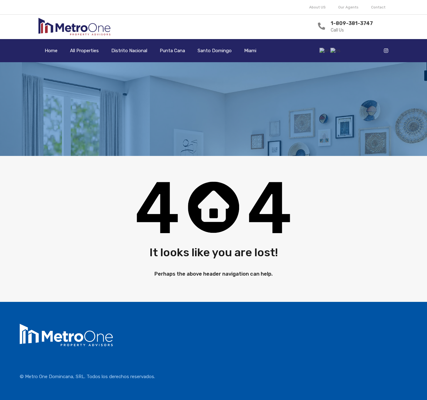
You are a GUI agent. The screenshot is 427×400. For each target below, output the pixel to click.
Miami (250, 50)
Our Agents (348, 7)
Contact (378, 7)
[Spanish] (335, 50)
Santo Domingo (215, 50)
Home (51, 50)
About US (317, 7)
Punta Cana (172, 50)
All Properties (84, 50)
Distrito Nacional (129, 50)
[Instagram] (386, 50)
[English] (324, 50)
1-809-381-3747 (352, 23)
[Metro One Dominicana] (74, 27)
